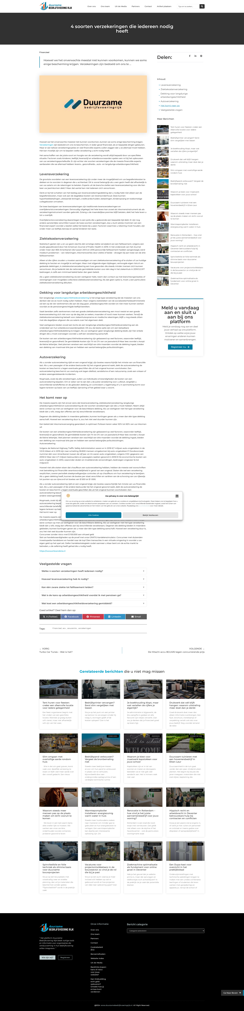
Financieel (44, 52)
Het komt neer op (170, 105)
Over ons (91, 6)
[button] (177, 496)
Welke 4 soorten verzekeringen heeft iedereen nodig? (93, 571)
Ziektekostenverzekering (174, 89)
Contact (148, 6)
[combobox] (188, 6)
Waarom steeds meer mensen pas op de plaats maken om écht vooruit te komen (187, 216)
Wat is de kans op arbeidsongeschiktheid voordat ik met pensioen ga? (93, 595)
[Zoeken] (202, 6)
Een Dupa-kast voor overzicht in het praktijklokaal (180, 867)
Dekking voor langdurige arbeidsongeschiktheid (174, 95)
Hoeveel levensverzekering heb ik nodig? (93, 579)
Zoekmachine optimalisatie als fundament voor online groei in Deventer (184, 281)
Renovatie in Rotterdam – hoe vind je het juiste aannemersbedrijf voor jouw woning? (186, 238)
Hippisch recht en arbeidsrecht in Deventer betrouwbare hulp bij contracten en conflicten (185, 248)
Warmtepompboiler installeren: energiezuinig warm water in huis (99, 813)
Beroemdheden (98, 954)
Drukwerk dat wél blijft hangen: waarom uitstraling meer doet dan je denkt (187, 162)
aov (64, 628)
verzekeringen (84, 628)
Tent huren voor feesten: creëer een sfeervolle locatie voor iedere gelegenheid (186, 130)
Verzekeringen (46, 145)
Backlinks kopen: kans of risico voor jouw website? (98, 971)
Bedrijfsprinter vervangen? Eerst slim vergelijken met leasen (100, 705)
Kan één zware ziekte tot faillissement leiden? (93, 587)
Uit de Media (121, 6)
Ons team (105, 6)
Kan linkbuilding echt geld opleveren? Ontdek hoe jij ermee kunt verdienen (98, 985)
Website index (97, 958)
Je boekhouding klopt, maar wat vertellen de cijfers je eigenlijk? (142, 705)
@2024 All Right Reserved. (122, 1005)
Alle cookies (93, 515)
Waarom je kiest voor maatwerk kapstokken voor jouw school (142, 759)
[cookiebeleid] (144, 506)
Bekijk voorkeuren (150, 515)
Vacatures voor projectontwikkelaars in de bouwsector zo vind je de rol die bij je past (187, 270)
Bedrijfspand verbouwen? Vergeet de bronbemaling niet (99, 759)
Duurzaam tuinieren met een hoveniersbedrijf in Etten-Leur (183, 759)
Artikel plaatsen (164, 6)
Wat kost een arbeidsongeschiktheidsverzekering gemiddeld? (93, 603)
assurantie (72, 628)
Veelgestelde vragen (171, 110)
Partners (136, 6)
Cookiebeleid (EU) (97, 948)
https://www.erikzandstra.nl (52, 551)
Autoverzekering (170, 101)
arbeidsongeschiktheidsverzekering (72, 298)
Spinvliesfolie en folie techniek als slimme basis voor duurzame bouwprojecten (185, 259)
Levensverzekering (171, 85)
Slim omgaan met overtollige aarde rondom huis (57, 759)
